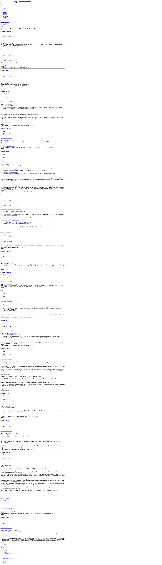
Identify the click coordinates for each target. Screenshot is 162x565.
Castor (7, 517)
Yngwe (7, 91)
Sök (4, 10)
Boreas (7, 49)
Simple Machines (18, 558)
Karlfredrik (8, 31)
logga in (15, 1)
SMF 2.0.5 (5, 558)
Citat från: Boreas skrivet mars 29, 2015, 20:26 (10, 220)
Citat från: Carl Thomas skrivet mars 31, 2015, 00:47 (11, 407)
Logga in (5, 13)
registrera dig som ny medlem (25, 1)
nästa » (7, 22)
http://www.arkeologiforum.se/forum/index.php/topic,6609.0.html (14, 85)
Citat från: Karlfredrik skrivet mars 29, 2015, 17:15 (11, 105)
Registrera (5, 14)
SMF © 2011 (11, 558)
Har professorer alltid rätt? (5, 40)
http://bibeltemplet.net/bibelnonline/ (8, 146)
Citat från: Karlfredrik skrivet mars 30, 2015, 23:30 (11, 334)
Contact (4, 12)
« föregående (3, 22)
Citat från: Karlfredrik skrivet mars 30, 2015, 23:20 (11, 304)
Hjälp (4, 9)
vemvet (7, 393)
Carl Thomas (8, 348)
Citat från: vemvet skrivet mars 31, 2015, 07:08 (10, 434)
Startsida (4, 8)
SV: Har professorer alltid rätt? (6, 60)
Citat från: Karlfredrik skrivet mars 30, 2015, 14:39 (11, 165)
